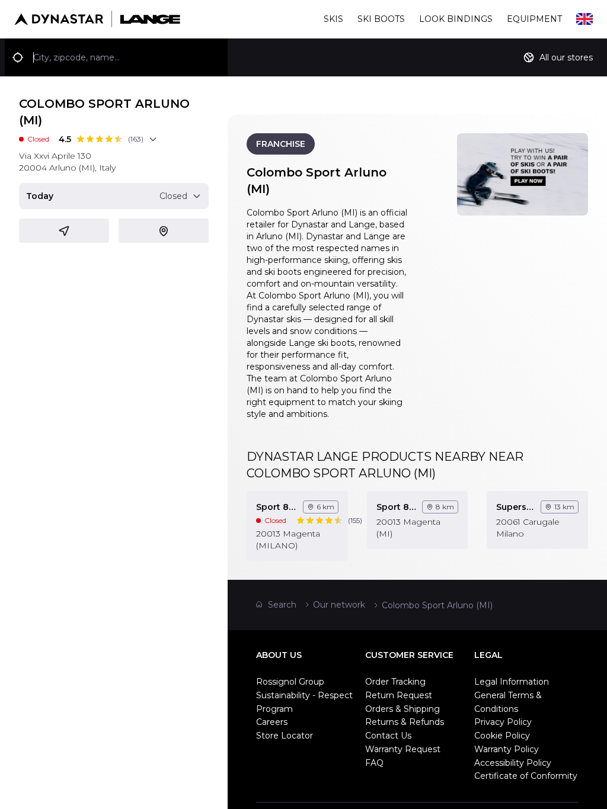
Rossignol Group (290, 681)
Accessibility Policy (512, 762)
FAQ (374, 762)
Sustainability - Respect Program (304, 702)
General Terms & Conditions (508, 702)
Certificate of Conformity (525, 776)
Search (282, 604)
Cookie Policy (502, 735)
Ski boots (381, 19)
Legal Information (511, 681)
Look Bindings (456, 19)
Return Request (398, 695)
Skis (333, 19)
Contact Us (388, 735)
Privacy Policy (503, 722)
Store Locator (284, 735)
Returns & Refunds (404, 722)
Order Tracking (395, 681)
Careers (271, 722)
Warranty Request (402, 749)
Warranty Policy (506, 749)
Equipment (534, 19)
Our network (339, 604)
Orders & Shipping (402, 709)
